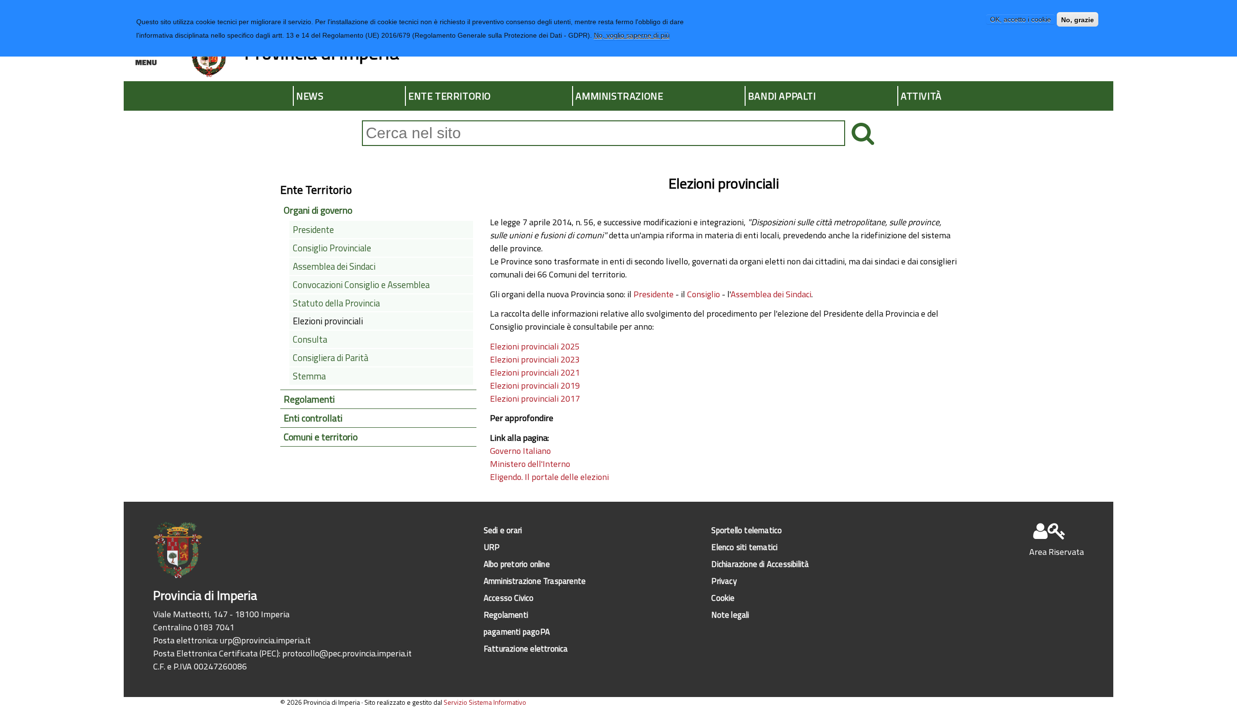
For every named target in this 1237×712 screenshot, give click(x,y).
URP (492, 547)
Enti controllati (313, 418)
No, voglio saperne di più (632, 35)
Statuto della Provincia (336, 303)
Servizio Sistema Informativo (485, 702)
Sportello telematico (746, 530)
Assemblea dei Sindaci (771, 294)
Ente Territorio (449, 95)
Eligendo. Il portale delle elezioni (549, 476)
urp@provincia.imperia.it (265, 640)
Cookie (722, 598)
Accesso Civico (509, 598)
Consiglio (704, 294)
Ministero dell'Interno (530, 463)
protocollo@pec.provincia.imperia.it (347, 653)
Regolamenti (309, 399)
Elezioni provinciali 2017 (535, 398)
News (309, 95)
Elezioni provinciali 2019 (535, 385)
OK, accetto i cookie (1020, 20)
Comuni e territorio (321, 437)
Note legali (730, 615)
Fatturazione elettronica (526, 648)
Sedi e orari (503, 530)
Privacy (723, 581)
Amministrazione (619, 95)
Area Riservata (1056, 551)
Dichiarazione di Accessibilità (760, 564)
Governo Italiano (520, 450)
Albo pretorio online (517, 564)
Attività (921, 95)
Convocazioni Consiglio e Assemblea (361, 284)
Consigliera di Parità (330, 357)
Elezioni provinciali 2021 (535, 372)
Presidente (654, 294)
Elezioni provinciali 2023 (535, 359)
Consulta (310, 339)
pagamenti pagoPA (517, 631)
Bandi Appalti (782, 95)
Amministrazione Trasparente (535, 581)
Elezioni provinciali (328, 321)
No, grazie (1077, 20)
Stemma (309, 376)
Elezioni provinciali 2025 (535, 346)
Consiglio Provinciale (332, 248)
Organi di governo (318, 210)
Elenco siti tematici (744, 547)
